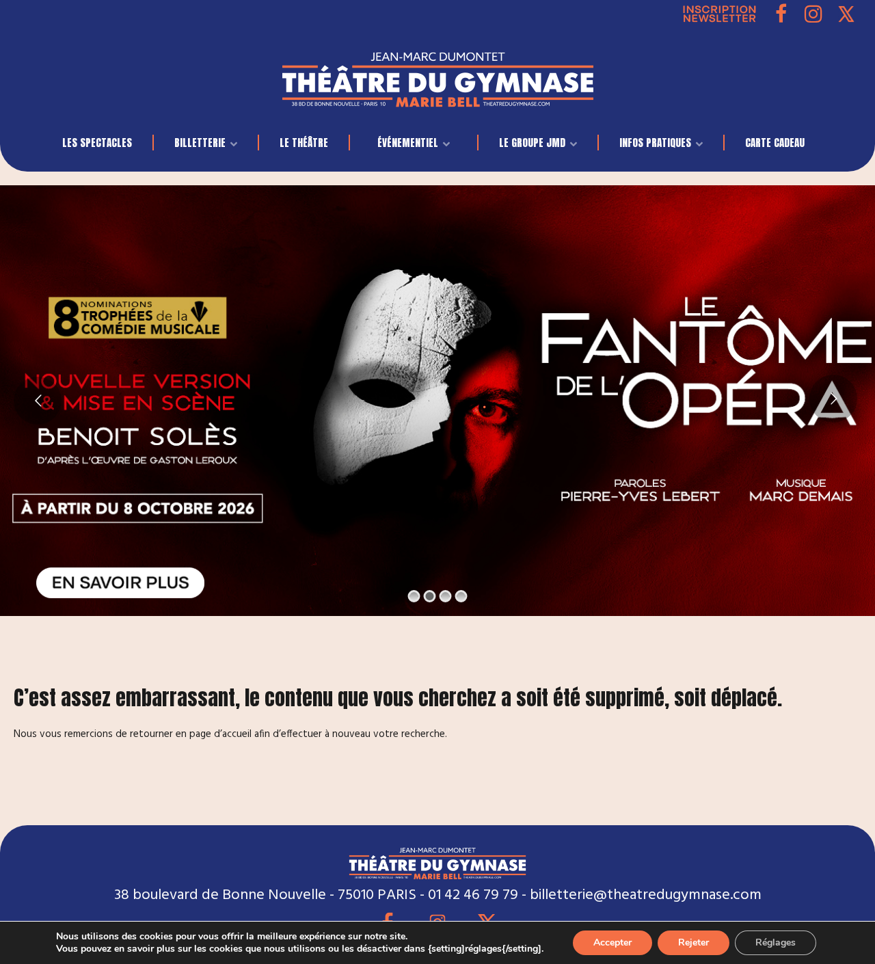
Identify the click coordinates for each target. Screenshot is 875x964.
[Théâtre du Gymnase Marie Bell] (437, 76)
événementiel (407, 142)
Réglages (775, 942)
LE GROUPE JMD (532, 142)
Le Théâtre (304, 142)
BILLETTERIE (200, 142)
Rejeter (693, 942)
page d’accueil (220, 734)
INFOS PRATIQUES (655, 142)
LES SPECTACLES (97, 142)
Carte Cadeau (775, 142)
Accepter (612, 942)
